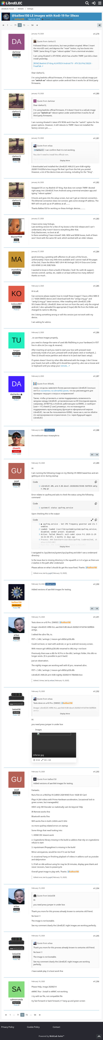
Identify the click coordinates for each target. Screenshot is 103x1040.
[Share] (99, 25)
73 (24, 25)
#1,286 (96, 332)
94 (32, 25)
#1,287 (96, 376)
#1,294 (96, 888)
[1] (37, 486)
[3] (37, 534)
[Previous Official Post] (92, 454)
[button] (92, 519)
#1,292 (96, 691)
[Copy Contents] (96, 482)
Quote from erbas (45, 145)
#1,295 (96, 935)
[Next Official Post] (97, 454)
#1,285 (96, 286)
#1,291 (96, 617)
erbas (52, 680)
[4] (37, 539)
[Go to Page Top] (99, 1036)
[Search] (87, 3)
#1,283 (96, 218)
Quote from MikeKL (45, 383)
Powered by (51, 1036)
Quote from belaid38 (46, 895)
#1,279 (96, 34)
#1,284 (96, 251)
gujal (50, 573)
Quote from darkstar (46, 101)
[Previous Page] (3, 25)
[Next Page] (37, 25)
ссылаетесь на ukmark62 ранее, (54, 390)
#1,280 (96, 93)
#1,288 (96, 430)
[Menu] (99, 3)
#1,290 (96, 584)
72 (20, 25)
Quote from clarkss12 (46, 41)
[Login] (93, 3)
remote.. (64, 365)
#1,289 (96, 463)
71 (15, 25)
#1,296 (96, 981)
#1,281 (96, 138)
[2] (37, 529)
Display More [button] (65, 160)
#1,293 (96, 771)
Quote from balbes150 (46, 779)
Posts (15, 57)
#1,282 (96, 182)
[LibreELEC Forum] (12, 3)
